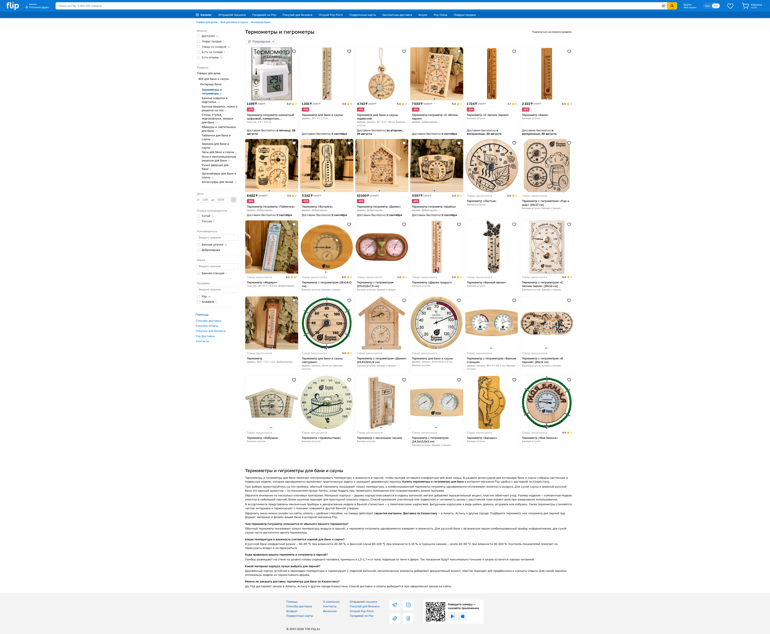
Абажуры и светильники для (219, 128)
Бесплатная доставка (397, 14)
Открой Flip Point (331, 14)
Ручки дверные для (215, 166)
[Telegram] (394, 605)
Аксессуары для (219, 182)
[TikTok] (394, 618)
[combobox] (361, 5)
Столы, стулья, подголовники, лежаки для (217, 118)
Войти (687, 4)
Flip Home (440, 14)
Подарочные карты (362, 14)
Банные (214, 244)
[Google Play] (452, 616)
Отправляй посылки (232, 14)
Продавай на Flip (264, 14)
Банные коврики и (215, 99)
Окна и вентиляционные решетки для (219, 158)
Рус (716, 5)
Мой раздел (690, 7)
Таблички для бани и (216, 137)
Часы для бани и (219, 152)
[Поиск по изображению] (663, 6)
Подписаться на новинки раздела (551, 31)
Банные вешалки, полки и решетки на (220, 108)
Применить (233, 200)
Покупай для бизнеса (297, 14)
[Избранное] (730, 6)
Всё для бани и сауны (234, 22)
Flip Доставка (205, 336)
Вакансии (330, 611)
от (198, 199)
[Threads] (408, 618)
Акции (422, 14)
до (213, 199)
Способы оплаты (207, 325)
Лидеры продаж (465, 14)
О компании (331, 601)
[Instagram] (408, 605)
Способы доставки (208, 320)
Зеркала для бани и (215, 145)
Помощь (292, 601)
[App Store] (462, 616)
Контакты (202, 341)
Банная (214, 273)
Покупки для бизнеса (211, 331)
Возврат (292, 611)
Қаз (707, 5)
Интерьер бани (261, 22)
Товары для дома (206, 22)
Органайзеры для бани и (219, 175)
